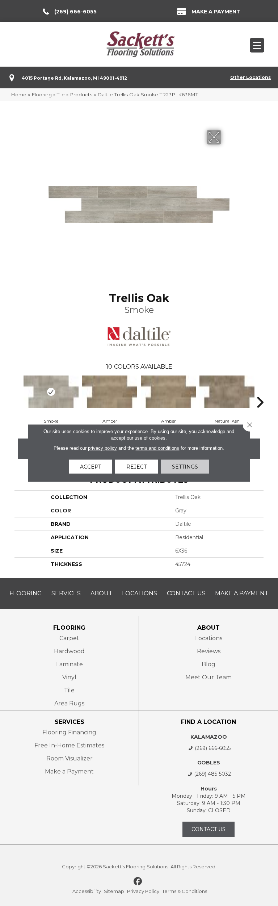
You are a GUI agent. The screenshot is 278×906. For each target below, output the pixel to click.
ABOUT (208, 627)
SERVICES (69, 721)
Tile (61, 94)
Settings (185, 467)
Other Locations (250, 77)
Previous (18, 391)
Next (259, 391)
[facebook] (138, 881)
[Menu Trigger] (257, 45)
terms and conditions (157, 448)
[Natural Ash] (227, 392)
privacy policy (102, 448)
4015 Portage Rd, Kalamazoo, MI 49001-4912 (74, 78)
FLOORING (69, 627)
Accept (90, 467)
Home (18, 94)
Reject (136, 467)
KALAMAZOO (208, 737)
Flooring (41, 94)
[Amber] (109, 392)
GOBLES (208, 762)
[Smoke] (51, 392)
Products (81, 94)
